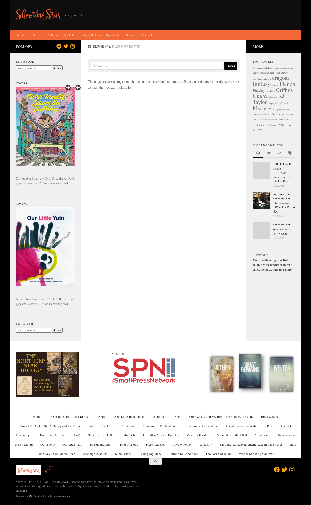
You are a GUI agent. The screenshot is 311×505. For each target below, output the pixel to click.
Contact (147, 35)
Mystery (262, 108)
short (265, 119)
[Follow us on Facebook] (59, 46)
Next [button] (68, 88)
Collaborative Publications (159, 426)
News (129, 35)
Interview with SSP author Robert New (284, 207)
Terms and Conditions (183, 454)
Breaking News (283, 198)
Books (37, 35)
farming (275, 84)
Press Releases (155, 444)
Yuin (255, 129)
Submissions (123, 454)
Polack (263, 114)
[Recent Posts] (258, 153)
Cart (90, 426)
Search (57, 68)
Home (37, 416)
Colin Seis (127, 426)
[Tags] (290, 153)
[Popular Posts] (268, 153)
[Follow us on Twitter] (65, 46)
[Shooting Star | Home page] (38, 14)
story (256, 124)
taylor (264, 124)
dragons (281, 77)
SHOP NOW (261, 255)
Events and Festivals (53, 435)
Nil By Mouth (278, 109)
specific (287, 119)
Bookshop (70, 35)
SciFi (255, 119)
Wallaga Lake (285, 124)
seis (260, 119)
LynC (279, 103)
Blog (177, 416)
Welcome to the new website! (282, 231)
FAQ (77, 435)
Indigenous (272, 97)
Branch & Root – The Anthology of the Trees (50, 426)
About (20, 35)
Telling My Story (150, 454)
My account (262, 435)
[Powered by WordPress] (30, 496)
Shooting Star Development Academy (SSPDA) (251, 444)
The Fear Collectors (218, 454)
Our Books (47, 444)
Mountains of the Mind (232, 435)
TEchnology (272, 124)
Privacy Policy (182, 444)
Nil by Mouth (24, 444)
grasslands (270, 91)
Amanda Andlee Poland (130, 416)
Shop (292, 444)
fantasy (262, 83)
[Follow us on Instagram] (72, 46)
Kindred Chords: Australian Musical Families (149, 435)
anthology (267, 67)
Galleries (93, 435)
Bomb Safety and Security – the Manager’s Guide (220, 416)
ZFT (260, 129)
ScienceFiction (286, 114)
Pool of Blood (129, 444)
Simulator (272, 119)
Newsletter (113, 35)
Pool (269, 114)
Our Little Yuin (72, 444)
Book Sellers (91, 35)
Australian (277, 67)
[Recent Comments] (279, 153)
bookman (261, 72)
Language (272, 103)
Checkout (106, 426)
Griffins (284, 89)
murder (286, 103)
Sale (275, 113)
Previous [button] (78, 88)
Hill (109, 435)
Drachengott (24, 435)
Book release (282, 163)
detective (267, 78)
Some (280, 119)
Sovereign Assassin (94, 454)
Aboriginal (258, 67)
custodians (257, 78)
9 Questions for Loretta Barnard (70, 416)
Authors (52, 35)
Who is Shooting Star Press (257, 454)
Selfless (204, 444)
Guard (260, 95)
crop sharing (282, 72)
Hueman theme (62, 496)
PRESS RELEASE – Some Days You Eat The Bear (282, 175)
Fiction (287, 83)
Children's (270, 72)
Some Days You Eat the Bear (56, 454)
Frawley (259, 90)
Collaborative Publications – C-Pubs (249, 426)
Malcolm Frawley (197, 435)
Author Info (281, 194)
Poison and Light (101, 444)
